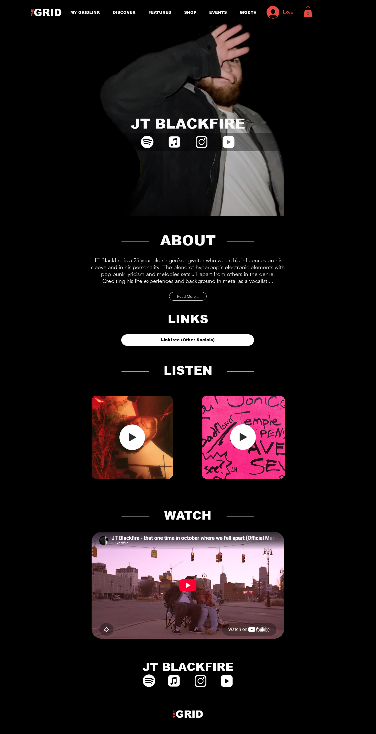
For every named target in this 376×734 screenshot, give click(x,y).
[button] (308, 11)
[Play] (132, 437)
